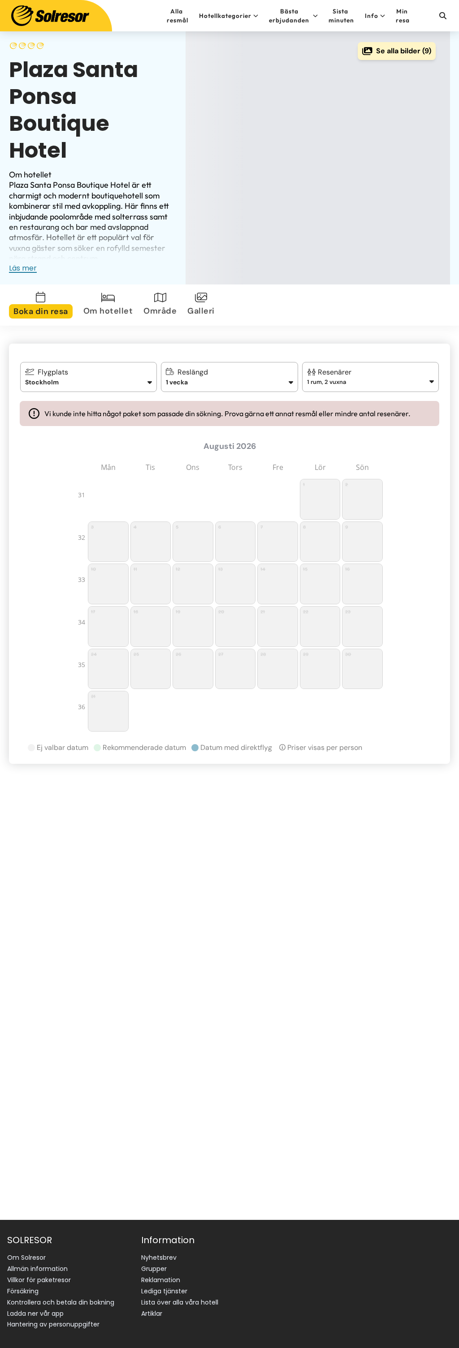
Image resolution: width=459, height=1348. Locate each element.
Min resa (403, 15)
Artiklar (151, 1313)
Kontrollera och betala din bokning (60, 1302)
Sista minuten (341, 15)
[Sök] (442, 15)
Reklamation (160, 1279)
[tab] (42, 305)
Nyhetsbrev (159, 1257)
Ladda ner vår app (35, 1313)
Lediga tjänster (164, 1291)
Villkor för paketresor (39, 1279)
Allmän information (37, 1268)
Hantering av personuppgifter (53, 1324)
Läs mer (23, 268)
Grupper (154, 1268)
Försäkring (23, 1291)
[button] (370, 377)
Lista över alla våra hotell (179, 1302)
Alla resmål (177, 15)
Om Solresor (26, 1257)
